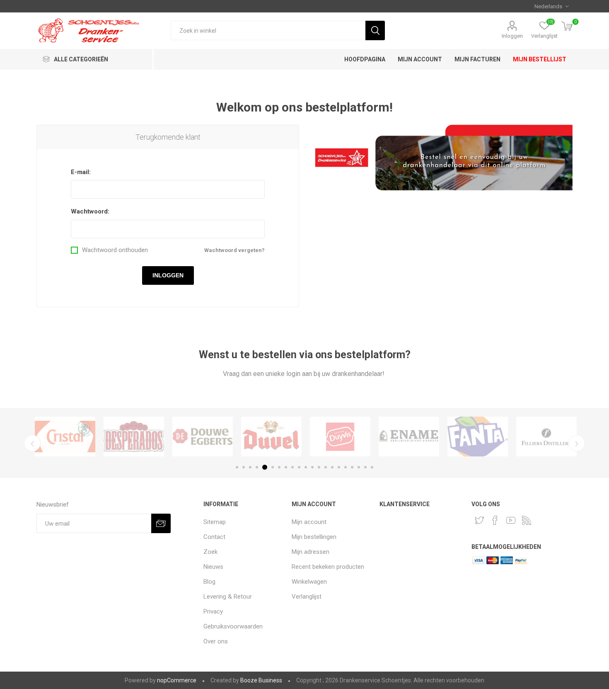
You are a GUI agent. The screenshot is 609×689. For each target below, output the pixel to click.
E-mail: (81, 172)
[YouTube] (510, 520)
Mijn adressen (310, 552)
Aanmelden (161, 523)
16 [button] (339, 467)
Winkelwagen (309, 581)
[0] (567, 27)
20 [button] (365, 467)
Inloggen (512, 36)
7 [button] (279, 467)
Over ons (215, 641)
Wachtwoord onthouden (115, 250)
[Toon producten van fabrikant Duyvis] (340, 436)
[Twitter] (479, 520)
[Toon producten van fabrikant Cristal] (65, 436)
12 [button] (312, 467)
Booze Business (261, 680)
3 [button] (250, 467)
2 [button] (243, 467)
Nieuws (213, 566)
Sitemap (214, 522)
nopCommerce (176, 680)
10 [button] (299, 467)
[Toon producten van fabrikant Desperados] (134, 436)
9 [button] (292, 467)
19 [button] (359, 467)
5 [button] (264, 467)
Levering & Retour (227, 596)
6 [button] (272, 467)
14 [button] (325, 467)
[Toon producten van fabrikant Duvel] (271, 436)
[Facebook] (495, 520)
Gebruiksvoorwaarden (233, 626)
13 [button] (319, 467)
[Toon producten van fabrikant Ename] (409, 436)
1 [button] (237, 467)
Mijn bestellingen (314, 537)
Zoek (375, 30)
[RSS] (526, 520)
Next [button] (576, 443)
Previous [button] (32, 443)
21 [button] (372, 467)
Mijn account (309, 522)
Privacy (213, 611)
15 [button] (332, 467)
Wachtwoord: (90, 211)
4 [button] (257, 467)
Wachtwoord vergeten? (234, 250)
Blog (209, 581)
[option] (65, 436)
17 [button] (345, 467)
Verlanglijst (306, 596)
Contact (214, 537)
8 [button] (286, 467)
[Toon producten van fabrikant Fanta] (477, 436)
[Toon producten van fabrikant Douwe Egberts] (202, 436)
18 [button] (352, 467)
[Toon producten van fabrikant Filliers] (546, 436)
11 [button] (305, 467)
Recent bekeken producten (328, 566)
